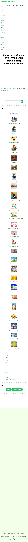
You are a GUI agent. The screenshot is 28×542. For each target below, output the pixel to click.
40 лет (2, 18)
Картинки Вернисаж (8, 1)
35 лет (2, 15)
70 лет (2, 32)
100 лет (3, 47)
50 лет (2, 22)
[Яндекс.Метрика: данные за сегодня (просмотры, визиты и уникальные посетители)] (14, 540)
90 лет (2, 42)
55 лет (2, 25)
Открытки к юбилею (18, 8)
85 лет (2, 40)
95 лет (2, 44)
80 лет (2, 37)
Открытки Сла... (16, 536)
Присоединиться (17, 389)
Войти (8, 389)
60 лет (3, 27)
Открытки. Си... (8, 536)
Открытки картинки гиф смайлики (10, 88)
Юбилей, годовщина (6, 49)
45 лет (2, 20)
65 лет (2, 30)
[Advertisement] (14, 76)
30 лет (2, 13)
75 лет (2, 35)
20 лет (2, 10)
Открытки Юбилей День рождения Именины (14, 219)
